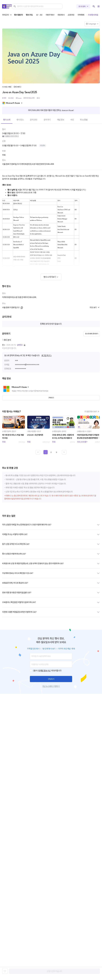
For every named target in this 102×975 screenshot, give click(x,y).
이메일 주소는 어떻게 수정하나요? (14, 534)
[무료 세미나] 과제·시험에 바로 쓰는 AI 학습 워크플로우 (63, 436)
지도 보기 (93, 307)
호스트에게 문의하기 (91, 334)
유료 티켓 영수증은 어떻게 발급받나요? (16, 592)
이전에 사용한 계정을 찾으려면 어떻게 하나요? (19, 612)
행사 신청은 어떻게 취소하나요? (14, 553)
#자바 (4, 98)
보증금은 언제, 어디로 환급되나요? (15, 583)
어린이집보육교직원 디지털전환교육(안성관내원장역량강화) (88, 437)
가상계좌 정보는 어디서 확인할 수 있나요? (17, 573)
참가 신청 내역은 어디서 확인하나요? (15, 544)
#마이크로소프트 (29, 98)
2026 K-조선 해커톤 (35, 435)
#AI (38, 98)
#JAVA (11, 98)
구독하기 (51, 679)
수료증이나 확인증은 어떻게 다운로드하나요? (19, 602)
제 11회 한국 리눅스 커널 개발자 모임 (13, 436)
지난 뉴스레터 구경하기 (51, 686)
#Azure (19, 98)
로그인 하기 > (46, 355)
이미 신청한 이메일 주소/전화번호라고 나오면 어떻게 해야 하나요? (26, 524)
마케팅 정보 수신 (44, 670)
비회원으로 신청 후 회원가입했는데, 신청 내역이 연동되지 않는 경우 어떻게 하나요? (32, 563)
